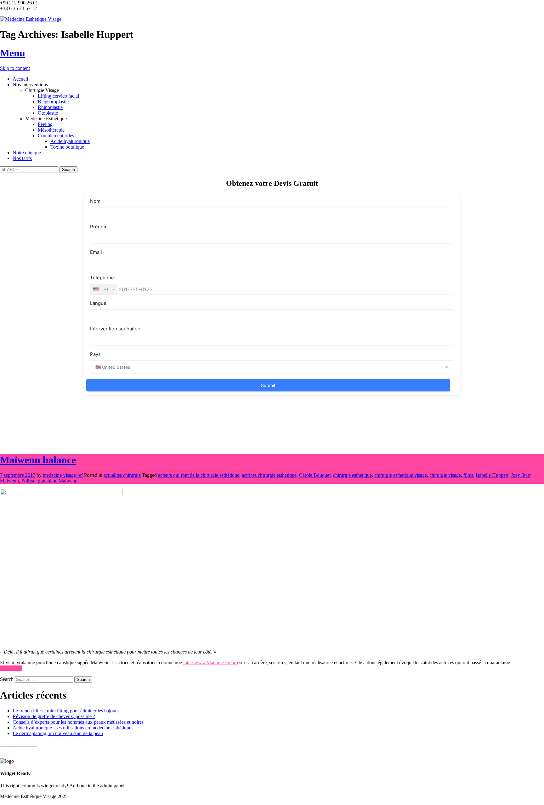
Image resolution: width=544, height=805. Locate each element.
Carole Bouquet (315, 475)
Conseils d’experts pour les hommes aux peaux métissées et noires (78, 722)
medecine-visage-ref (63, 475)
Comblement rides (56, 135)
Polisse (28, 480)
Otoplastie (48, 113)
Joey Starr (520, 475)
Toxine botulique (67, 147)
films (468, 475)
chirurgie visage (445, 475)
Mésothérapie (51, 130)
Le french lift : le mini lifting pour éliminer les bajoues (66, 710)
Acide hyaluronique (70, 141)
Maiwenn (9, 480)
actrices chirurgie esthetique (269, 475)
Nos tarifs (22, 158)
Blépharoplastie (53, 101)
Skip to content (15, 68)
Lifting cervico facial (58, 96)
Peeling (45, 124)
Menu (12, 53)
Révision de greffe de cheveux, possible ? (54, 716)
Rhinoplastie (50, 107)
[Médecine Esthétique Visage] (30, 19)
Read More (11, 668)
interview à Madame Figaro (210, 662)
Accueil (20, 79)
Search (7, 679)
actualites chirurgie (122, 475)
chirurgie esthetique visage (400, 475)
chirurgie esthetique (352, 475)
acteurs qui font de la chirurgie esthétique (198, 475)
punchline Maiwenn (57, 480)
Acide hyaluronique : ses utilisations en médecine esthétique (72, 727)
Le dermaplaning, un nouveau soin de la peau (58, 733)
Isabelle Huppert (492, 475)
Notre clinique (27, 152)
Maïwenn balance (38, 459)
